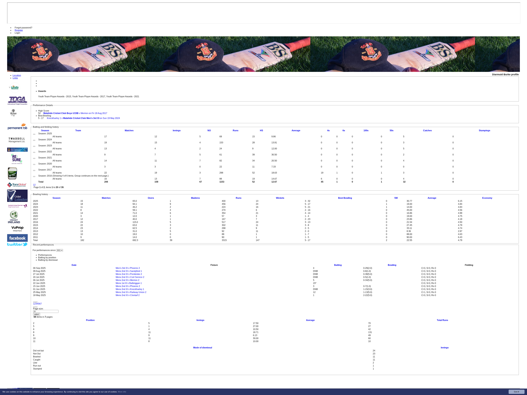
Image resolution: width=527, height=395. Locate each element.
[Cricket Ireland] (14, 223)
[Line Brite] (12, 179)
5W (396, 198)
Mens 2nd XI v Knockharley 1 (130, 289)
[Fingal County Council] (17, 209)
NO (209, 130)
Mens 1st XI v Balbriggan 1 (129, 283)
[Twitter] (17, 245)
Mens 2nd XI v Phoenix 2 (128, 286)
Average (432, 198)
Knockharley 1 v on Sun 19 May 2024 (83, 118)
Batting (338, 265)
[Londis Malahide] (15, 94)
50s (391, 130)
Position (90, 320)
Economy (487, 198)
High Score (43, 111)
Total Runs (442, 320)
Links (15, 78)
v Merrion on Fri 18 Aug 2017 (75, 113)
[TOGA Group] (17, 104)
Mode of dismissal (202, 347)
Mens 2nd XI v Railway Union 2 (131, 292)
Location (17, 75)
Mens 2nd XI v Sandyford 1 (129, 271)
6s (344, 130)
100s (366, 130)
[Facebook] (17, 241)
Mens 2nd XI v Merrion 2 (127, 280)
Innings (200, 320)
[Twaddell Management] (16, 146)
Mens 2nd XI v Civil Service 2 (130, 277)
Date (74, 265)
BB (345, 198)
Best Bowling (44, 116)
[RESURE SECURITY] (16, 165)
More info (122, 392)
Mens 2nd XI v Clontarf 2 (128, 295)
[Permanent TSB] (17, 132)
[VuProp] (17, 233)
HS (261, 130)
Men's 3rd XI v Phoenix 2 (128, 268)
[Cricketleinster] (17, 201)
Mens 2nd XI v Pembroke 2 (129, 274)
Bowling (392, 265)
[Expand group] (34, 134)
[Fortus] (17, 151)
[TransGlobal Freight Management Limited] (17, 188)
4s (328, 130)
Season (45, 130)
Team (78, 130)
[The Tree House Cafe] (13, 118)
